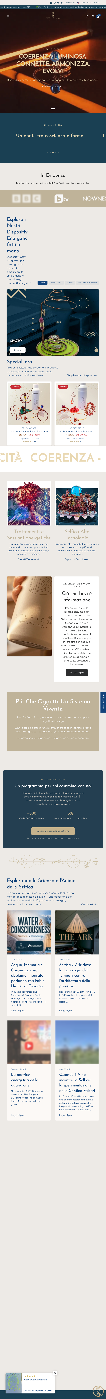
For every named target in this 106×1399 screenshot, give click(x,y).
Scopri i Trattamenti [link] (28, 559)
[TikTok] (62, 2)
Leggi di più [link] (17, 1011)
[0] (97, 16)
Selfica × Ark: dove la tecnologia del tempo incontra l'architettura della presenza (75, 975)
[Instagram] (54, 2)
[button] (77, 672)
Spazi (70, 283)
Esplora (17, 350)
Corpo (42, 283)
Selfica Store (29, 428)
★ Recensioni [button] (103, 702)
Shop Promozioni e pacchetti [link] (82, 375)
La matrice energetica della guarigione (24, 1080)
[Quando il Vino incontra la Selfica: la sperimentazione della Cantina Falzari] (77, 1042)
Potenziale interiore (87, 283)
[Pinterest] (58, 2)
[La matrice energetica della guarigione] (29, 1042)
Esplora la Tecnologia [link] (76, 559)
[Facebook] (51, 2)
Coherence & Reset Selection (76, 431)
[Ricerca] (87, 16)
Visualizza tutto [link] (89, 904)
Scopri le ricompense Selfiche (53, 831)
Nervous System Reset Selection (29, 431)
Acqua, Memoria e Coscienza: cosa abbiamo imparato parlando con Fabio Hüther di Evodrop (28, 975)
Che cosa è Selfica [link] (52, 87)
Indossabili (56, 283)
